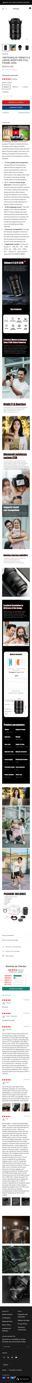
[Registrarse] (27, 1346)
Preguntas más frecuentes (23, 1315)
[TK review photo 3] (25, 1201)
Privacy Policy (22, 1324)
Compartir (5, 112)
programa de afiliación (6, 1329)
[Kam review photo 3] (25, 1107)
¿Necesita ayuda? (24, 112)
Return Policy (6, 1325)
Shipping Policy (7, 1321)
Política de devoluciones (10, 940)
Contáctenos (6, 1318)
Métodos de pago (24, 1320)
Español (5, 1364)
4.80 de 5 (21, 970)
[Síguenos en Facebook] (4, 1357)
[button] (6, 79)
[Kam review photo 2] (16, 1107)
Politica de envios (8, 935)
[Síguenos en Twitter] (8, 1357)
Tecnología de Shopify (15, 1370)
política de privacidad (12, 951)
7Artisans (5, 54)
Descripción (6, 122)
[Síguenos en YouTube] (16, 1357)
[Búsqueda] (6, 9)
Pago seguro (9, 956)
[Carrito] (29, 9)
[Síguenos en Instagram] (12, 1357)
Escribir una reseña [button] (16, 989)
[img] (6, 1000)
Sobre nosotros (7, 1314)
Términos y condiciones (13, 947)
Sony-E (6, 87)
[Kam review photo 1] (6, 1107)
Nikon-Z (15, 87)
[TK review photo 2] (16, 1201)
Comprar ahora (16, 107)
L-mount (25, 87)
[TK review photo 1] (6, 1201)
